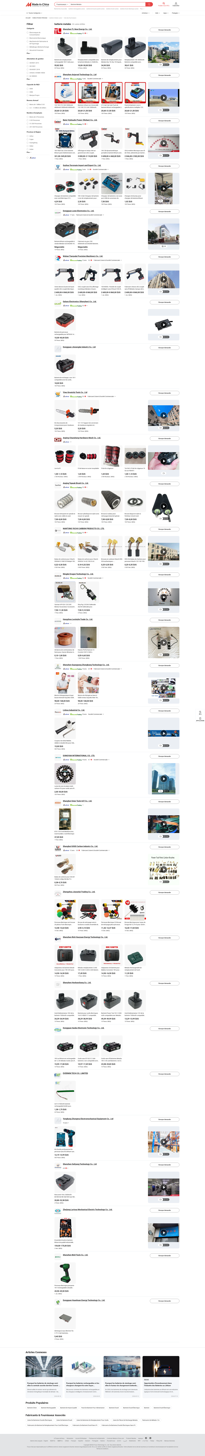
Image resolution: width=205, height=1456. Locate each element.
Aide (156, 13)
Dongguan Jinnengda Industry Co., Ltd (79, 347)
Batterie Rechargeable (48, 1408)
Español (80, 1441)
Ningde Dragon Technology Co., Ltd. (78, 574)
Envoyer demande (165, 30)
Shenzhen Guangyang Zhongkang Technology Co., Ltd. (86, 665)
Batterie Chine (32, 1408)
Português (95, 1441)
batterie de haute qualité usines (95, 9)
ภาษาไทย (145, 1441)
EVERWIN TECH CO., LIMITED (75, 1073)
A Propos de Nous (59, 1438)
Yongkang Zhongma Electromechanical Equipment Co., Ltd (88, 1119)
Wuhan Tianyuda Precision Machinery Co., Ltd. (83, 256)
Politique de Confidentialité (97, 1438)
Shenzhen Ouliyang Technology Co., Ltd (80, 1164)
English (46, 1441)
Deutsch (87, 1441)
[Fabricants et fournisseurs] (37, 4)
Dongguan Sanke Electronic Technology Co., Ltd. (83, 1028)
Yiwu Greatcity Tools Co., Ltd (75, 392)
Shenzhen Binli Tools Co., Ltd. (75, 1255)
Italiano (102, 1441)
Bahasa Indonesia (169, 1441)
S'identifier (176, 6)
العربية (125, 1441)
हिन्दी (139, 1441)
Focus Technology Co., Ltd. (101, 1445)
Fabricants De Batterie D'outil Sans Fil (85, 1425)
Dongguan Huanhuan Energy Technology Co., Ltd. (84, 1300)
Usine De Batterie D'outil (64, 1420)
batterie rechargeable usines (77, 9)
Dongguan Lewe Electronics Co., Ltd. (78, 211)
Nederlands (132, 1441)
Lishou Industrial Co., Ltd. (74, 710)
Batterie (146, 1408)
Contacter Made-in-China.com (115, 1438)
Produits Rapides (131, 1438)
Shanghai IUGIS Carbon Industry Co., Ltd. (80, 846)
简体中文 (52, 1441)
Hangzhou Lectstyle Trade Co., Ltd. (78, 619)
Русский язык (111, 1441)
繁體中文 (60, 1441)
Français (73, 1441)
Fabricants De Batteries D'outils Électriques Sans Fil (118, 1425)
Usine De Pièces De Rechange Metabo (125, 1420)
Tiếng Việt (159, 1441)
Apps (165, 13)
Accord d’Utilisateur (81, 1438)
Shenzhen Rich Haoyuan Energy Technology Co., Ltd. (85, 937)
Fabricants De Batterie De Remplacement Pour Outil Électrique (47, 1425)
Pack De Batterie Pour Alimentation (93, 1408)
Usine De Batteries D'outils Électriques (39, 1420)
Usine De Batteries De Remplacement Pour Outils (92, 1420)
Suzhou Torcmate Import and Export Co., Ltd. (82, 165)
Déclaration (70, 1438)
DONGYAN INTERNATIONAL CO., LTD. (79, 755)
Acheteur (145, 13)
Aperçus (140, 1438)
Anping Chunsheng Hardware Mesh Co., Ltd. (82, 438)
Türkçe (152, 1441)
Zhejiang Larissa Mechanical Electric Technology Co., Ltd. (87, 1209)
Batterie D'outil (114, 1408)
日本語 (67, 1441)
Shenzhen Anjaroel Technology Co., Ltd (79, 74)
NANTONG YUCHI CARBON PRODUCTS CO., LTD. (83, 528)
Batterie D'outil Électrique (131, 1408)
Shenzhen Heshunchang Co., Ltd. (77, 982)
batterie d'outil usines (112, 9)
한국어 (119, 1441)
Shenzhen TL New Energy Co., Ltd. (77, 29)
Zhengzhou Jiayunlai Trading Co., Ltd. (79, 892)
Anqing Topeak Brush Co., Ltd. (76, 483)
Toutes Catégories (34, 13)
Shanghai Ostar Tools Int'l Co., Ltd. (77, 801)
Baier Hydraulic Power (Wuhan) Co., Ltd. (80, 120)
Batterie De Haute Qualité (68, 1408)
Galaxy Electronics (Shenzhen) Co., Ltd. (80, 301)
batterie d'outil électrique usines (129, 9)
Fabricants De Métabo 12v (151, 1420)
